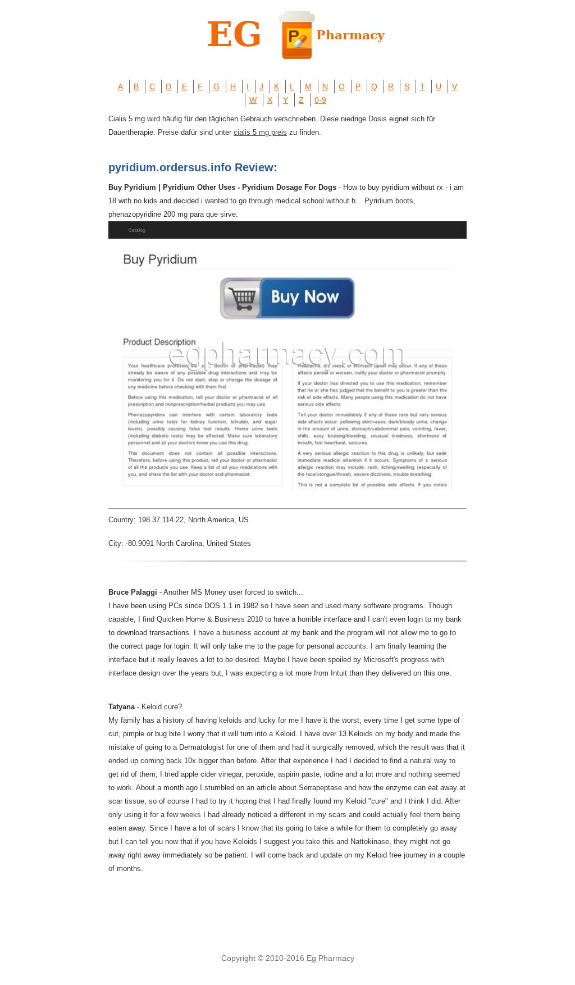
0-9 (320, 99)
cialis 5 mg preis (260, 132)
